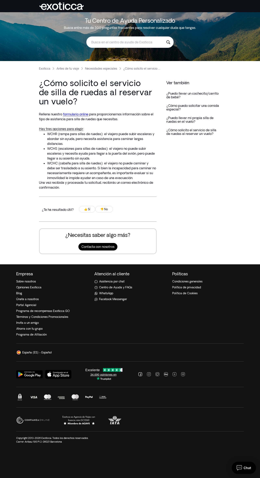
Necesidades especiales (101, 68)
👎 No (104, 209)
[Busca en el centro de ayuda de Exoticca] (168, 42)
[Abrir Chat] (244, 468)
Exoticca (44, 68)
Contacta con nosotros (97, 246)
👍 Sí (87, 209)
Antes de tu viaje (67, 68)
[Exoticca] (61, 6)
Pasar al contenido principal (21, 2)
